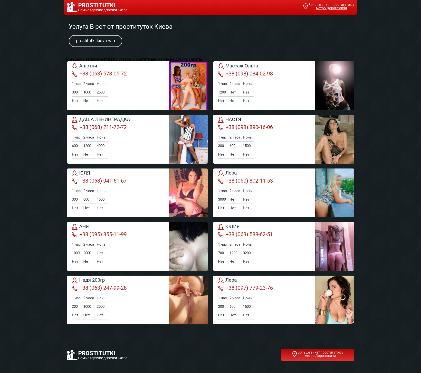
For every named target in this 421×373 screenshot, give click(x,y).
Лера (231, 173)
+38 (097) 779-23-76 (249, 288)
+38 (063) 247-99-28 (103, 288)
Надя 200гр (92, 280)
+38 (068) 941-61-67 (103, 181)
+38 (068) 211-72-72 (103, 127)
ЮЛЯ (84, 173)
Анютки (88, 66)
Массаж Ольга (241, 66)
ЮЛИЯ (232, 226)
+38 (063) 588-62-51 (249, 234)
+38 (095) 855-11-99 (103, 234)
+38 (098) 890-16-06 (249, 127)
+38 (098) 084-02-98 (249, 74)
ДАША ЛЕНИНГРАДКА (104, 119)
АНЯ (84, 226)
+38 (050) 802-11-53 (249, 181)
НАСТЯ (233, 119)
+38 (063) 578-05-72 (103, 74)
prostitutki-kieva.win (95, 40)
